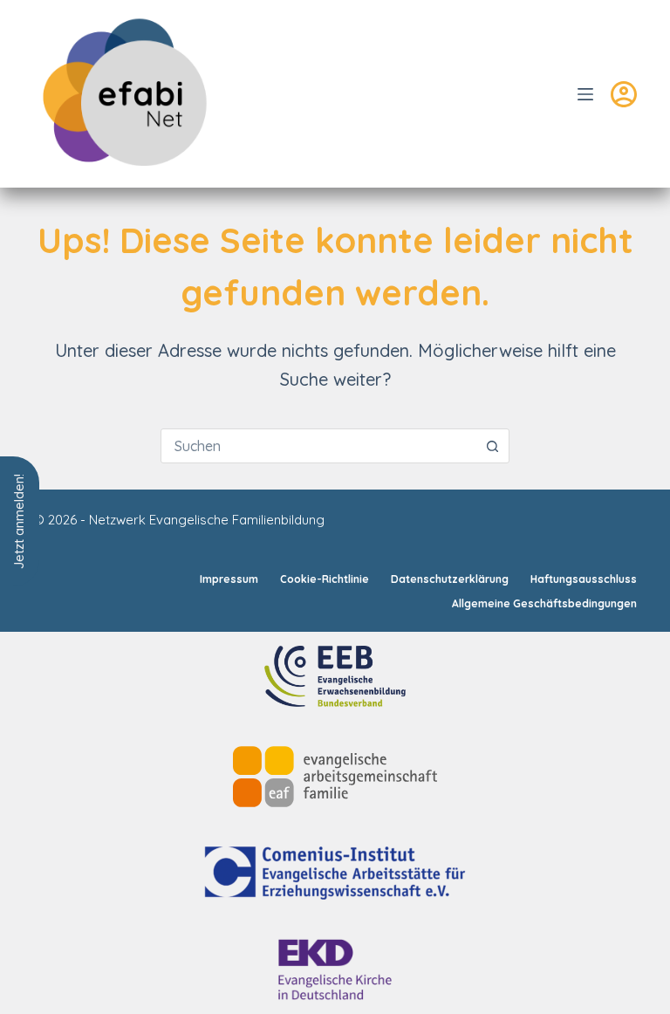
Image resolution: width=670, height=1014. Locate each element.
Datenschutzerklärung (450, 579)
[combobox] (318, 445)
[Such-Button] (492, 445)
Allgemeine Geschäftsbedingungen (544, 603)
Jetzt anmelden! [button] (18, 521)
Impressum (229, 579)
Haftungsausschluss (583, 579)
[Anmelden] (624, 94)
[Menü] (585, 94)
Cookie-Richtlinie (324, 579)
